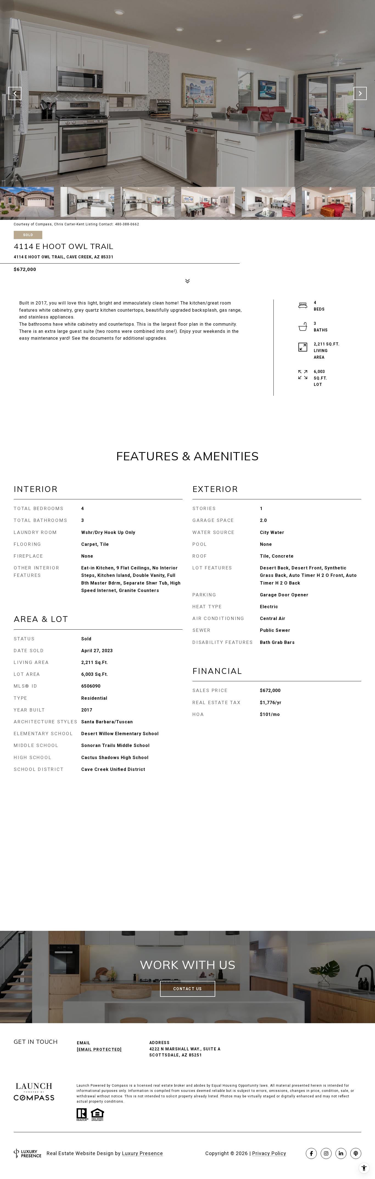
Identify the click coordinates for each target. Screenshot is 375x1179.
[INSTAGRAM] (326, 1153)
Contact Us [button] (187, 989)
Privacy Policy (269, 1153)
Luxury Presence (142, 1153)
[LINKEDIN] (340, 1153)
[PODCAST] (355, 1153)
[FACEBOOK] (311, 1153)
